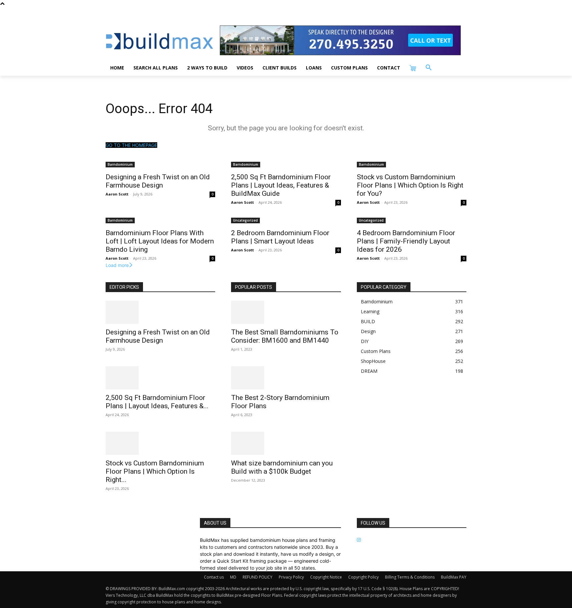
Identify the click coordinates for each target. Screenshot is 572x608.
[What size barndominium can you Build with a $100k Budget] (286, 443)
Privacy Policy (291, 577)
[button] (429, 68)
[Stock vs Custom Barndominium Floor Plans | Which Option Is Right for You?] (160, 443)
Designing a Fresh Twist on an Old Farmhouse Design (158, 181)
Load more (117, 265)
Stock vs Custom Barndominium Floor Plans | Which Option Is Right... (155, 471)
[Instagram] (359, 540)
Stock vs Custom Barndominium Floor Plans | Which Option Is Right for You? (410, 185)
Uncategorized (245, 220)
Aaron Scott (117, 194)
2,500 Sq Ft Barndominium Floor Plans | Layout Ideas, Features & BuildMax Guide (281, 185)
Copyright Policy (363, 577)
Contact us (214, 577)
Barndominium (120, 164)
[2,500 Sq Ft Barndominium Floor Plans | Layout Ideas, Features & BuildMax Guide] (160, 377)
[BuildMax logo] (160, 41)
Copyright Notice (326, 577)
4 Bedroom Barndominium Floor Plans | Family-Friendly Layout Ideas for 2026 (406, 241)
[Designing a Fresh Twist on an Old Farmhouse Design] (160, 312)
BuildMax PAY (453, 577)
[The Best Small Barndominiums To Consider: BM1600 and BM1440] (286, 312)
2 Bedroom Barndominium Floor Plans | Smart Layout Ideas (280, 237)
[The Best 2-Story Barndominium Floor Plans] (286, 377)
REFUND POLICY (257, 577)
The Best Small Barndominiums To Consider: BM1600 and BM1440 (284, 336)
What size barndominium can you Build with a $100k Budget (282, 467)
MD (233, 577)
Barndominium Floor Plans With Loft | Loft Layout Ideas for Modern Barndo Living (160, 241)
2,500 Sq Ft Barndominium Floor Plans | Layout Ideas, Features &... (157, 402)
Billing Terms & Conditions (410, 577)
